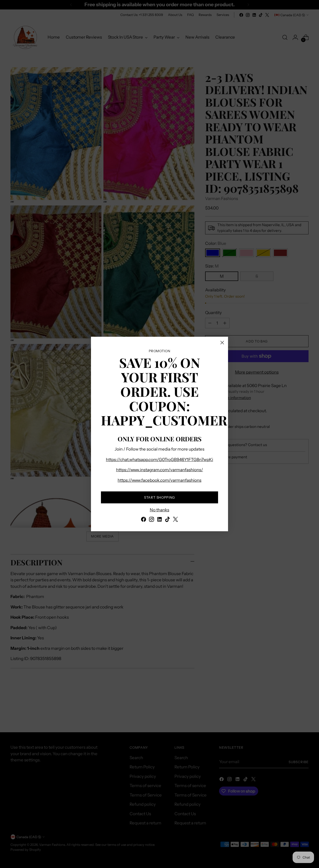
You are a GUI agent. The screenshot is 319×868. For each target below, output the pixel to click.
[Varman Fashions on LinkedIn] (159, 520)
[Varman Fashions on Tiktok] (167, 520)
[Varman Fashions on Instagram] (152, 520)
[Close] (222, 342)
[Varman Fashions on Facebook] (144, 520)
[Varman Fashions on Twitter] (175, 520)
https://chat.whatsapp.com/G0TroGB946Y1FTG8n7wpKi (159, 459)
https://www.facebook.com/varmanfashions (159, 480)
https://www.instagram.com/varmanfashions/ (159, 469)
